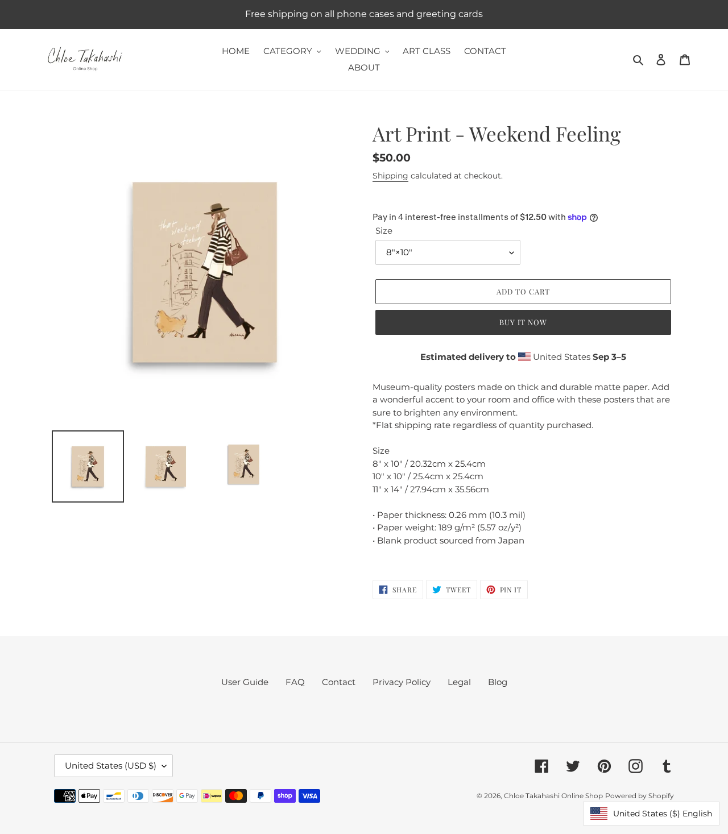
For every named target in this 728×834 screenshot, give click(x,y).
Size (383, 230)
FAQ (295, 682)
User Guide (244, 682)
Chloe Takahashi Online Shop (553, 795)
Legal (459, 682)
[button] (651, 813)
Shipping (390, 176)
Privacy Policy (402, 682)
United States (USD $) (110, 765)
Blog (497, 682)
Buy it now (523, 322)
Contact (338, 682)
